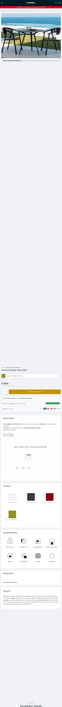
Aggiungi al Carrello (34, 391)
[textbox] (31, 376)
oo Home (25, 604)
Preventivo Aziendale (25, 398)
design (13, 598)
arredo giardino (42, 600)
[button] (2, 3)
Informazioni (11, 398)
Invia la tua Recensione (10, 582)
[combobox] (31, 376)
